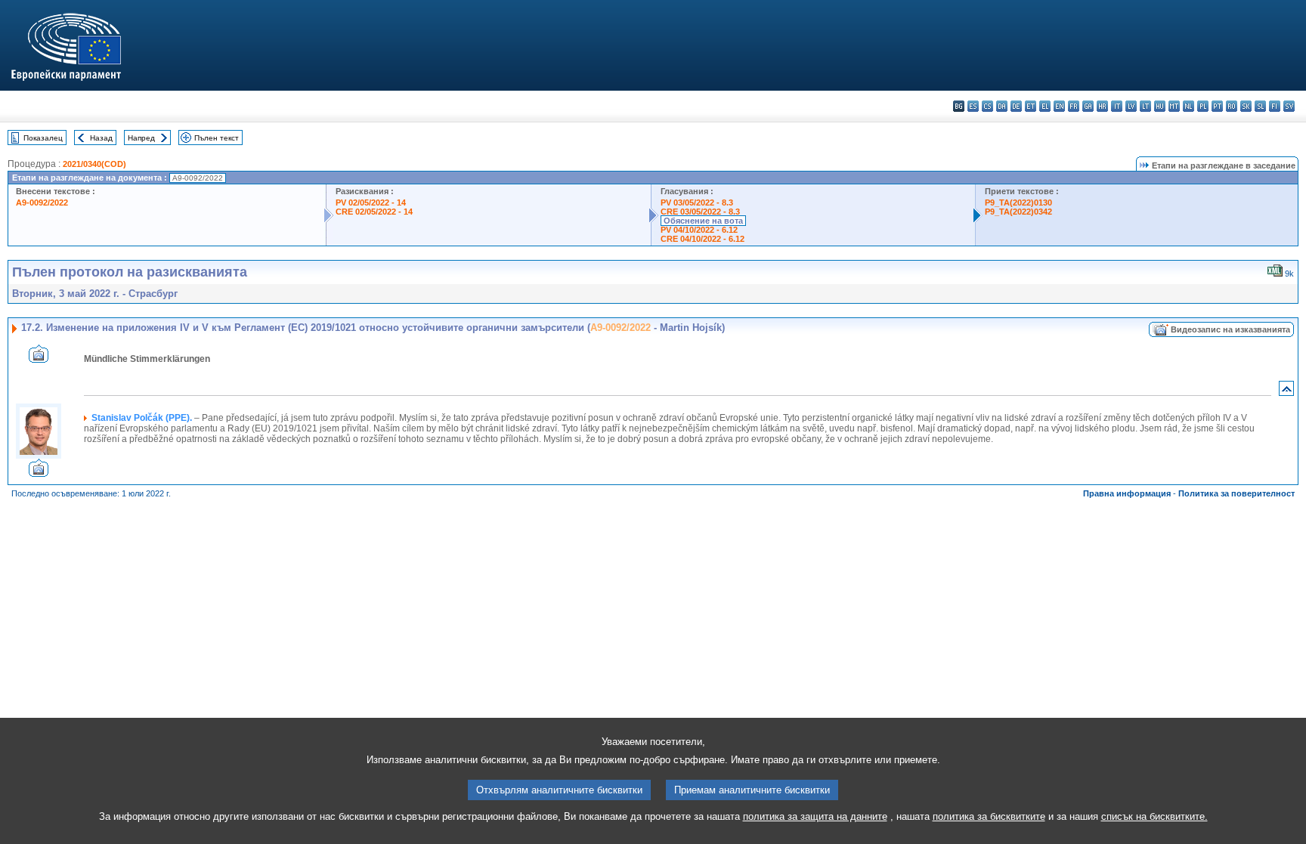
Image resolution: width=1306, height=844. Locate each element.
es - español (973, 106)
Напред (141, 138)
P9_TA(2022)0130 (1018, 202)
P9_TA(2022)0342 (1018, 211)
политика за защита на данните (815, 816)
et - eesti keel (1030, 106)
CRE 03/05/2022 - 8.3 (700, 211)
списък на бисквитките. (1154, 816)
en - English (1059, 106)
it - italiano (1116, 106)
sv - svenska (1289, 106)
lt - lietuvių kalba (1145, 106)
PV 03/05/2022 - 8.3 (697, 202)
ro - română (1231, 106)
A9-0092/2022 (42, 202)
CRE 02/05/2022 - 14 (374, 211)
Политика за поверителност (1236, 493)
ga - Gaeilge (1088, 106)
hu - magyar (1159, 106)
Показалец (43, 138)
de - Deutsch (1016, 106)
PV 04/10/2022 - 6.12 (699, 229)
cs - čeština (987, 106)
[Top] (1286, 392)
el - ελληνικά (1045, 106)
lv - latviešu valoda (1131, 106)
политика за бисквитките (989, 816)
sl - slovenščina (1260, 106)
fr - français (1073, 106)
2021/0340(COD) (94, 163)
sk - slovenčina (1246, 106)
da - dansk (1001, 106)
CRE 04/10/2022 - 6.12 (702, 238)
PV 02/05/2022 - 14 (371, 202)
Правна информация (1127, 493)
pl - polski (1203, 106)
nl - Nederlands (1188, 106)
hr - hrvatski (1102, 106)
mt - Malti (1174, 106)
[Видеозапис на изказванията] (38, 358)
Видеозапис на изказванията (1230, 329)
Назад (101, 138)
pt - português (1217, 106)
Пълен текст (216, 138)
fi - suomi (1274, 106)
